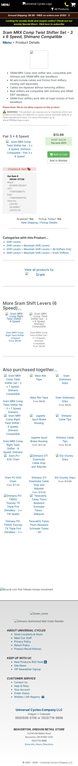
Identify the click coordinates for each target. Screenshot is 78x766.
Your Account (22, 689)
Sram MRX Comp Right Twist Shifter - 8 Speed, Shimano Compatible (13, 448)
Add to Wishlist (58, 160)
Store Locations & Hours (28, 634)
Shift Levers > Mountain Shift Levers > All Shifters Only (39, 249)
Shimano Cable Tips (65, 439)
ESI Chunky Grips (65, 477)
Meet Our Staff (23, 637)
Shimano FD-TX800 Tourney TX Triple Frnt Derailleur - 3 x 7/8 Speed (13, 528)
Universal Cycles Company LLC (39, 710)
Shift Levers (14, 241)
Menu (7, 42)
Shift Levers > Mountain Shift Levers (28, 245)
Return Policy (22, 645)
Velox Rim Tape (39, 397)
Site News (20, 665)
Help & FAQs (21, 685)
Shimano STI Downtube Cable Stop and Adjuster (39, 483)
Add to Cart (60, 154)
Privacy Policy (22, 641)
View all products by (39, 270)
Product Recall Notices (27, 648)
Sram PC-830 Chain (13, 479)
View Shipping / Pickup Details (39, 222)
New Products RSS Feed (29, 661)
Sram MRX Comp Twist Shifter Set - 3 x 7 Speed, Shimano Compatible (13, 408)
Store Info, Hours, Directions (39, 744)
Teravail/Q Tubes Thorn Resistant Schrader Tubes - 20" (39, 527)
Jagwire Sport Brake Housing (39, 439)
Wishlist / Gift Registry (28, 696)
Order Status (21, 693)
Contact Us (20, 682)
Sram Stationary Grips (65, 399)
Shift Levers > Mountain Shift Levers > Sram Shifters (38, 252)
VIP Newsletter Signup (27, 669)
